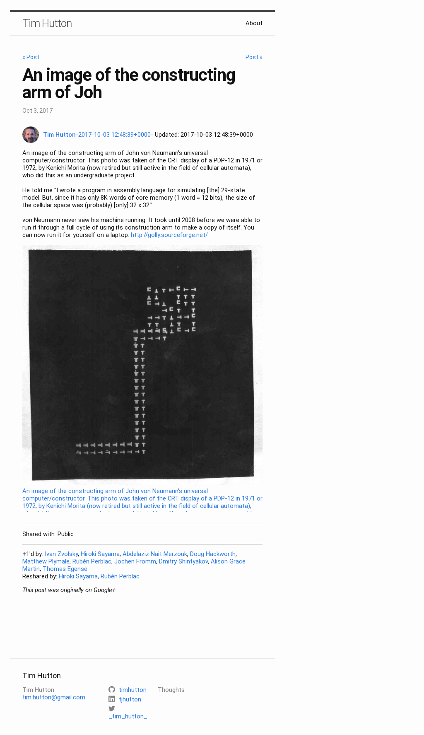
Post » (254, 57)
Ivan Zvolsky (61, 554)
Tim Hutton (47, 23)
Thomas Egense (65, 569)
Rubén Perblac (91, 561)
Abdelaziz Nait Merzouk (155, 554)
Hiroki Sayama (100, 554)
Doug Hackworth (213, 554)
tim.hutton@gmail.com (53, 697)
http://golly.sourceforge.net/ (169, 235)
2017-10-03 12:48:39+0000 (114, 134)
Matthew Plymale (46, 561)
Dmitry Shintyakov (183, 561)
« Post (30, 57)
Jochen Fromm (135, 561)
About (254, 23)
